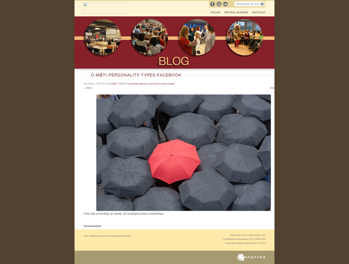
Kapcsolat (258, 12)
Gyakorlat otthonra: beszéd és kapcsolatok (151, 83)
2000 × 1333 (117, 83)
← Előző (88, 87)
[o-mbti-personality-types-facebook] (184, 152)
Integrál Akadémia (236, 12)
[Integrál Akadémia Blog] (105, 13)
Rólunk (215, 12)
